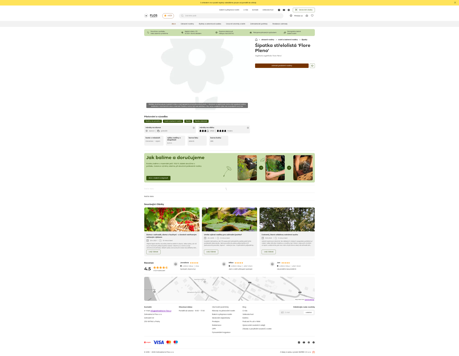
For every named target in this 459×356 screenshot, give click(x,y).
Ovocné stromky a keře (235, 24)
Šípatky (188, 121)
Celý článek (153, 252)
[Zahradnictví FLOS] (150, 16)
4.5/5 (170, 16)
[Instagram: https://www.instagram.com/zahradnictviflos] (279, 10)
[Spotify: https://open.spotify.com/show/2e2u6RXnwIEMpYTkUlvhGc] (288, 10)
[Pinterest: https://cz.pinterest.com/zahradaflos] (308, 342)
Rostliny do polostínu (153, 121)
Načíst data (189, 189)
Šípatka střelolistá (201, 121)
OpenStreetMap (309, 299)
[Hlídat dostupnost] (312, 65)
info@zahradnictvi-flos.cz (160, 311)
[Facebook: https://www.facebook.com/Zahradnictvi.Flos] (313, 342)
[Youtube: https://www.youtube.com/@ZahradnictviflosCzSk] (283, 10)
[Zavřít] (455, 2)
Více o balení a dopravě (158, 178)
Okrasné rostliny (187, 24)
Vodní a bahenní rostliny (173, 121)
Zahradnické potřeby (259, 24)
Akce (174, 24)
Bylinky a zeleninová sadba (210, 24)
